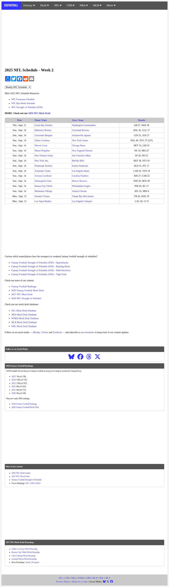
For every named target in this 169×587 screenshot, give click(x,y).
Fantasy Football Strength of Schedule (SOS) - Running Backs (40, 266)
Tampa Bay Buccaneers (83, 196)
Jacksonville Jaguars (81, 135)
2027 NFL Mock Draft (22, 294)
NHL (101, 578)
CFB (70, 5)
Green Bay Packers (43, 125)
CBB (88, 578)
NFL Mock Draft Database (23, 310)
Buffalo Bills (78, 160)
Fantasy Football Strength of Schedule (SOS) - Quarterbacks (39, 262)
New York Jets (41, 160)
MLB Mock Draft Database (24, 322)
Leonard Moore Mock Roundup (24, 559)
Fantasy (28, 5)
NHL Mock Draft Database (23, 326)
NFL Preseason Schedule (22, 99)
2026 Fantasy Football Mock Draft (27, 290)
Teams (27, 562)
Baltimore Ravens (43, 130)
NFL (57, 5)
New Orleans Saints (44, 155)
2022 (14, 386)
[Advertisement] (84, 37)
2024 (14, 380)
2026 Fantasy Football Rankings (24, 404)
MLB (96, 5)
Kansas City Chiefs (43, 186)
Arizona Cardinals (43, 176)
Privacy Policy (63, 581)
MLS (107, 578)
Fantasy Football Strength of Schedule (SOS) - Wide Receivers (40, 270)
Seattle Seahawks (80, 166)
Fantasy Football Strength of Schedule (26, 480)
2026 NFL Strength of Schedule (26, 298)
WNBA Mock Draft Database (25, 318)
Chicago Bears (78, 145)
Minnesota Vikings (43, 191)
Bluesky (36, 332)
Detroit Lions (41, 145)
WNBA (80, 578)
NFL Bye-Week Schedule (23, 103)
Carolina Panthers (80, 176)
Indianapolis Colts (43, 181)
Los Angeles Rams (80, 171)
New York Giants (80, 140)
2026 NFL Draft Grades (21, 473)
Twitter (44, 332)
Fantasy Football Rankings (23, 286)
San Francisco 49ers (81, 155)
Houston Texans (42, 196)
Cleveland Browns (80, 130)
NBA (83, 5)
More (110, 5)
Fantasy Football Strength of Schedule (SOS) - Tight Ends (38, 274)
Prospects (35, 562)
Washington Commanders (84, 125)
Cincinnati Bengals (43, 135)
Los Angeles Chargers (82, 201)
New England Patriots (82, 150)
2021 (14, 390)
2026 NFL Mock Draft (39, 113)
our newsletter (87, 332)
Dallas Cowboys (42, 140)
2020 (14, 393)
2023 (14, 383)
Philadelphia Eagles (81, 186)
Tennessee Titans (42, 171)
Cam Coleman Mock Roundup (23, 556)
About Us (75, 581)
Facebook (57, 332)
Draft (43, 5)
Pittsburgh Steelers (43, 166)
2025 (14, 376)
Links (84, 581)
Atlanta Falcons (79, 191)
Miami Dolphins (42, 150)
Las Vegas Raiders (43, 201)
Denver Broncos (79, 181)
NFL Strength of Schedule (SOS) (27, 107)
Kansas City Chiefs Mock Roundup (26, 552)
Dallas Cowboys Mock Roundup (24, 549)
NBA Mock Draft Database (23, 314)
